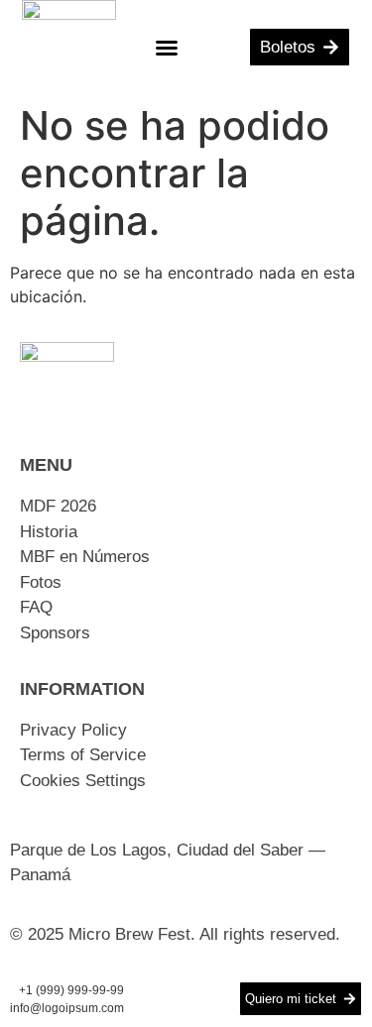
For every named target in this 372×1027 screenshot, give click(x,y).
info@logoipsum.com (67, 1008)
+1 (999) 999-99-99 (71, 990)
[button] (167, 47)
